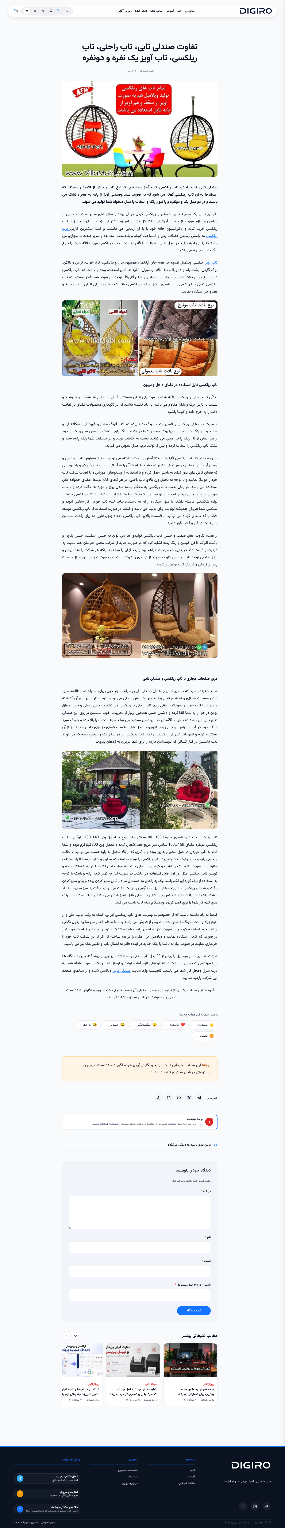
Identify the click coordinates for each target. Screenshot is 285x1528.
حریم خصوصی (48, 1522)
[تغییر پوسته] (35, 11)
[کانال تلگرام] (43, 11)
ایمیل (206, 1261)
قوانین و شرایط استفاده (26, 1522)
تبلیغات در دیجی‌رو (128, 1470)
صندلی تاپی (121, 971)
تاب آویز (211, 263)
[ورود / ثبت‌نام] (27, 11)
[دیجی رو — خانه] (256, 11)
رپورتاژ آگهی (125, 11)
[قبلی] (75, 1336)
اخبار (179, 11)
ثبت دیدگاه (193, 1310)
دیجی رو (190, 11)
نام (208, 1237)
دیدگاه (206, 1191)
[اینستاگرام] (255, 1506)
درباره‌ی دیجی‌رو (130, 1483)
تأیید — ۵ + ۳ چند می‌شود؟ (193, 1285)
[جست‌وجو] (67, 11)
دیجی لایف (156, 11)
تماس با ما (132, 1477)
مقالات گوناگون (186, 1483)
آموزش (170, 11)
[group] (139, 1375)
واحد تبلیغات (195, 1119)
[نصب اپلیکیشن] (243, 1506)
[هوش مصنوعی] (59, 11)
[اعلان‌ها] (51, 11)
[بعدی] (66, 1336)
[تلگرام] (266, 1506)
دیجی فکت (140, 11)
